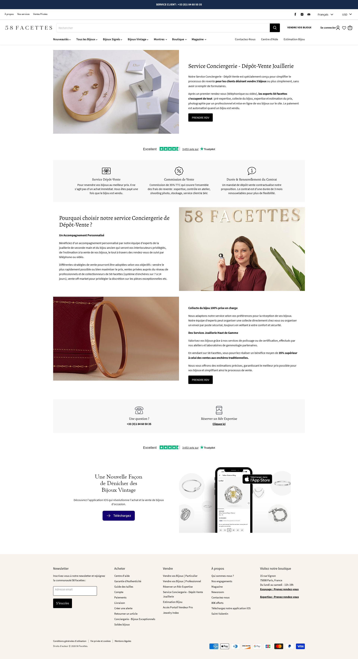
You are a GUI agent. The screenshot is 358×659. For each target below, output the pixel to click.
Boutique (178, 39)
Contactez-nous (220, 597)
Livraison (119, 603)
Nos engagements (221, 581)
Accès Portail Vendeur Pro (178, 607)
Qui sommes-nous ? (222, 576)
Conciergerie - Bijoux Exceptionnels (134, 619)
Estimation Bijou (294, 39)
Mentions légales (123, 641)
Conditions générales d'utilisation (69, 641)
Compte (118, 592)
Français (323, 14)
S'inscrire (62, 603)
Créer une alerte (123, 608)
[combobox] (163, 27)
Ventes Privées (40, 14)
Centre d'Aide (269, 39)
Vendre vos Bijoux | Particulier (180, 576)
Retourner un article (125, 613)
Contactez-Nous (245, 39)
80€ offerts (217, 603)
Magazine (198, 39)
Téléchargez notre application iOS (231, 608)
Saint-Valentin (219, 613)
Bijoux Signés (112, 39)
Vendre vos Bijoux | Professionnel (182, 581)
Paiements (120, 597)
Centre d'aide (122, 576)
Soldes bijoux (122, 624)
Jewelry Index (171, 612)
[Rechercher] (275, 27)
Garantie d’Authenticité (127, 581)
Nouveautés (61, 39)
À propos (9, 14)
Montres (159, 39)
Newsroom (217, 592)
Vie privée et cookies (100, 641)
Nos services (23, 14)
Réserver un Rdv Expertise (178, 586)
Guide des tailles (123, 586)
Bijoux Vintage (137, 39)
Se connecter (328, 28)
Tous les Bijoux (86, 39)
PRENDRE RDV (200, 117)
